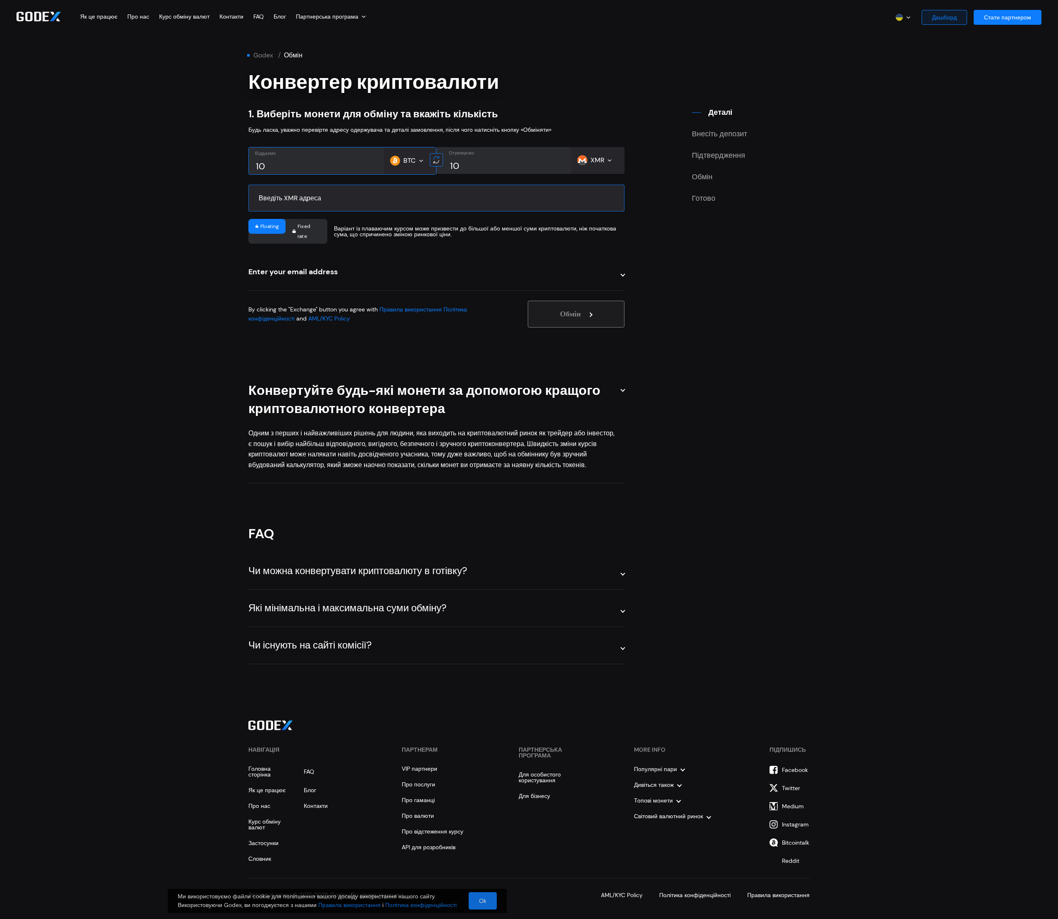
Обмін (571, 314)
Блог (280, 16)
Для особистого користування (540, 777)
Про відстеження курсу (432, 831)
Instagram (795, 824)
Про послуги (418, 784)
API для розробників (428, 847)
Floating (269, 226)
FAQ (258, 16)
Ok (482, 901)
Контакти (231, 16)
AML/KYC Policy (329, 318)
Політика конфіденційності (695, 895)
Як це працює (98, 16)
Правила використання (410, 309)
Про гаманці (418, 800)
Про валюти (418, 816)
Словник (259, 859)
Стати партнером (1007, 17)
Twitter (791, 788)
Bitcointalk (795, 842)
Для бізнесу (534, 796)
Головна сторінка (259, 771)
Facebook (795, 770)
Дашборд (944, 17)
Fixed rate (304, 231)
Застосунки (263, 843)
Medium (793, 806)
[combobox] (331, 16)
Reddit (790, 861)
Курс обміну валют (184, 16)
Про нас (138, 16)
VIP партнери (419, 769)
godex (263, 55)
